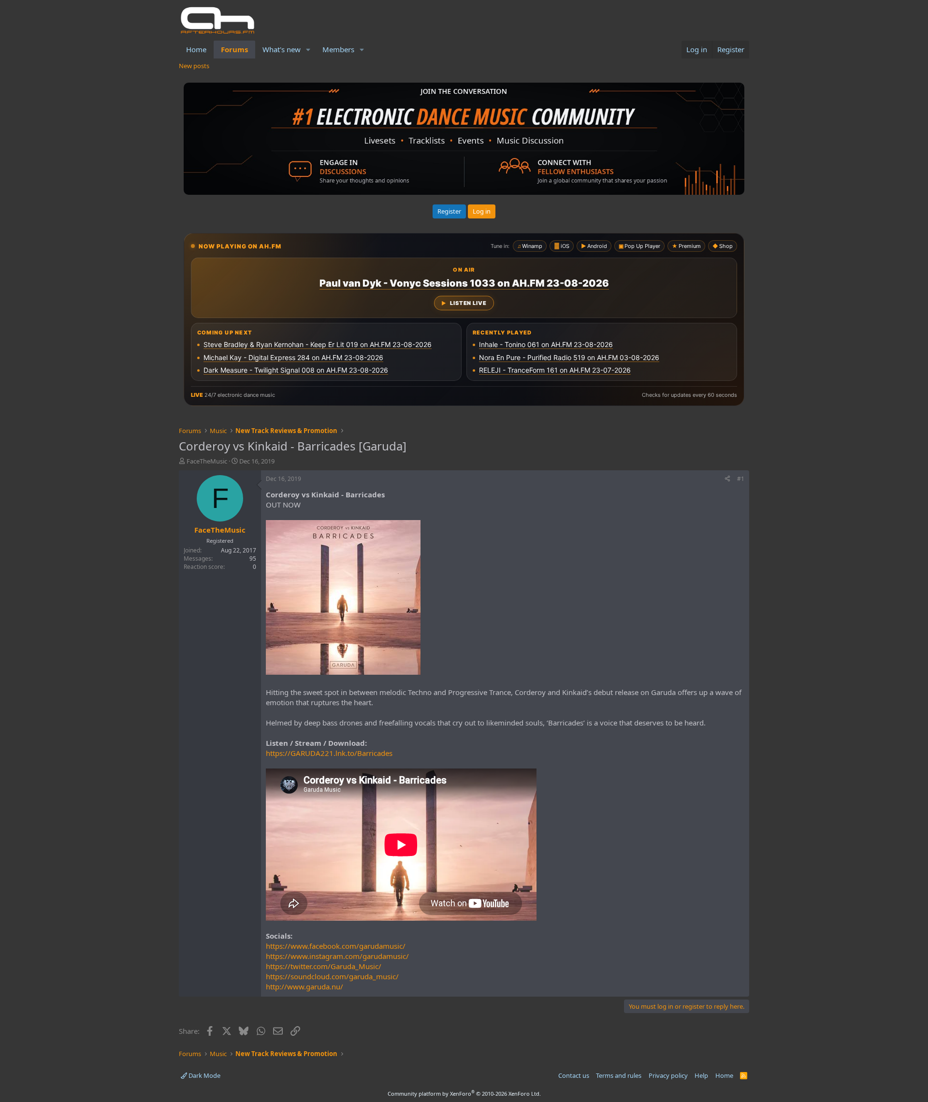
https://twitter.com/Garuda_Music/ (323, 966)
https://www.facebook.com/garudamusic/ (336, 946)
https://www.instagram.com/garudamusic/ (337, 956)
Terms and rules (618, 1075)
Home (196, 49)
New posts (194, 65)
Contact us (573, 1075)
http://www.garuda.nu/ (304, 986)
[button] (308, 49)
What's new (281, 49)
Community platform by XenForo (464, 1093)
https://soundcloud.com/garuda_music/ (332, 976)
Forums (234, 49)
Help (701, 1075)
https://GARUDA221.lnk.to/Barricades (329, 753)
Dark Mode (203, 1075)
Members (338, 49)
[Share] (727, 479)
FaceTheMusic (207, 461)
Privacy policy (668, 1075)
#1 (740, 479)
